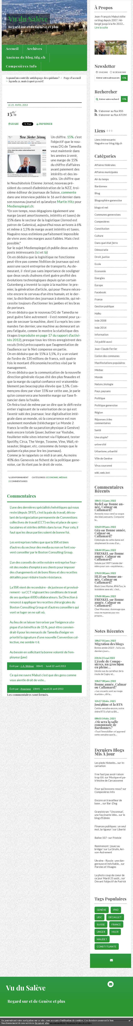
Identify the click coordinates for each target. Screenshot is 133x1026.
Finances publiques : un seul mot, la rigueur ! (110, 828)
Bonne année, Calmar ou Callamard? (109, 507)
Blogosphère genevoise (108, 200)
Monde (99, 377)
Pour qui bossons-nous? (108, 788)
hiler (115, 931)
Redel (99, 504)
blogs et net (101, 207)
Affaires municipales (106, 172)
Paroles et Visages (105, 866)
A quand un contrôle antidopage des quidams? (33, 78)
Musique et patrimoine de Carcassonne (110, 779)
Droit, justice (102, 256)
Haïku (98, 313)
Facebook (100, 292)
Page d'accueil (72, 78)
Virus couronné (103, 465)
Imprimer (45, 124)
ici (37, 252)
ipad (116, 909)
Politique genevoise (106, 405)
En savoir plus (42, 1023)
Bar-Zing (112, 803)
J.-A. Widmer (27, 666)
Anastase (25, 688)
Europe (99, 285)
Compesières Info (21, 66)
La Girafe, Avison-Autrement (110, 851)
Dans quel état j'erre (106, 242)
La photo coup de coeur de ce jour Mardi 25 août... (110, 877)
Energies (100, 278)
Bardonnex (101, 186)
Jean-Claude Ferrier (106, 348)
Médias (63, 477)
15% (11, 113)
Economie (52, 477)
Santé (98, 430)
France (99, 299)
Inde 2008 (100, 320)
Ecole (98, 264)
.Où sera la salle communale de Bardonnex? (106, 725)
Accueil (12, 48)
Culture (99, 235)
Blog (97, 193)
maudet (102, 939)
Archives (34, 48)
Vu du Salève (28, 18)
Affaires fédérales (105, 164)
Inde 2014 (100, 327)
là (45, 252)
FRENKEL (102, 553)
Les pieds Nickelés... (106, 762)
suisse (101, 924)
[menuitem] (12, 49)
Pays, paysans (103, 391)
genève (101, 909)
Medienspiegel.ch (20, 206)
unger (101, 931)
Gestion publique (104, 306)
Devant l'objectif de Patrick (110, 881)
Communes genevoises (108, 214)
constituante (106, 946)
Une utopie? (101, 437)
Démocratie (101, 249)
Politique (100, 398)
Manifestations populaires (110, 362)
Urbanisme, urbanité (106, 451)
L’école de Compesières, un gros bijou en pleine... (109, 664)
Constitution (102, 228)
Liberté (121, 829)
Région (99, 412)
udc (99, 917)
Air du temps (102, 179)
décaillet (115, 917)
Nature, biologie (104, 384)
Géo (97, 530)
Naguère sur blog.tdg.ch (108, 143)
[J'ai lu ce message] (129, 1020)
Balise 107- (101, 837)
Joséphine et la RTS (108, 704)
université (100, 444)
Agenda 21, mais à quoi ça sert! (25, 81)
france (116, 924)
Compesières (102, 221)
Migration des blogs (109, 644)
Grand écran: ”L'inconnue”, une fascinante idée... (109, 813)
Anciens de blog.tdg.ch (25, 57)
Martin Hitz (65, 202)
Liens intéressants (105, 139)
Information (101, 334)
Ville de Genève (103, 458)
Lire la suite (101, 27)
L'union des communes (107, 355)
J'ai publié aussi (103, 341)
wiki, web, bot (102, 472)
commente (68, 192)
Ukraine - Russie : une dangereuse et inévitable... (110, 862)
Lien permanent (19, 477)
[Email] (111, 960)
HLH (98, 576)
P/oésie (117, 837)
